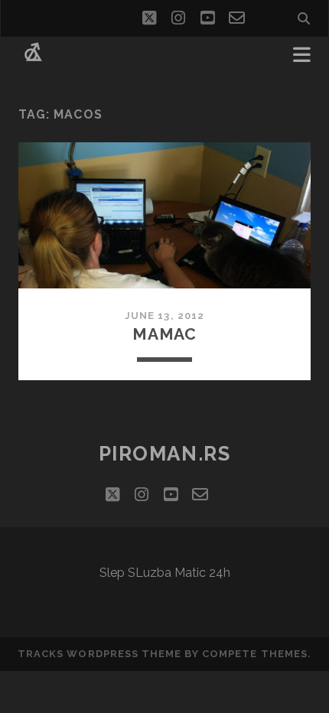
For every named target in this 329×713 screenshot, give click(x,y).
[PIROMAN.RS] (33, 59)
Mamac (164, 333)
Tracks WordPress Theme (99, 653)
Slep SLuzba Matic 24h (164, 572)
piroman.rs (165, 453)
